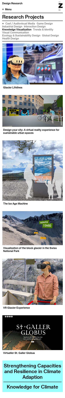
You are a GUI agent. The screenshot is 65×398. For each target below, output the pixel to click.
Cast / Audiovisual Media (20, 23)
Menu (8, 9)
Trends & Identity (43, 29)
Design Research (12, 3)
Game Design (45, 23)
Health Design (10, 38)
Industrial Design (12, 26)
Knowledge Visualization (16, 29)
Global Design (50, 35)
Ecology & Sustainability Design (21, 35)
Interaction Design (35, 26)
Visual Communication (15, 32)
